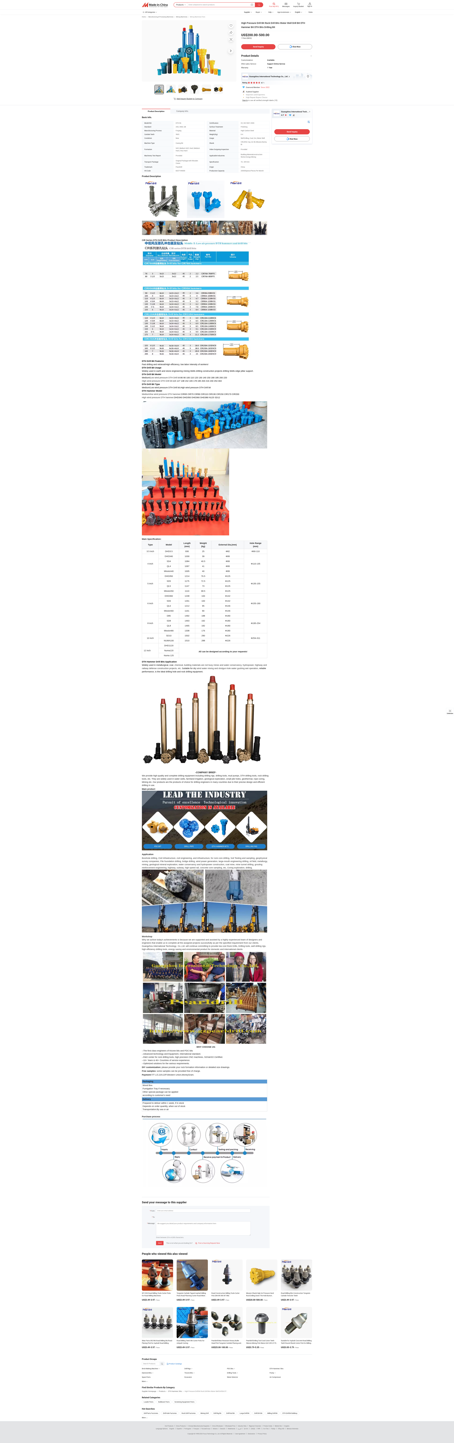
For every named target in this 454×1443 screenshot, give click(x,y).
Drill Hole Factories (170, 1413)
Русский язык (205, 1429)
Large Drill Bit (244, 1413)
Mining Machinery (181, 17)
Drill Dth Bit (258, 1413)
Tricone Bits (188, 1373)
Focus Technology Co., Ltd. (211, 1434)
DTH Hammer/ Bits (276, 1368)
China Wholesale (217, 1426)
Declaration (251, 1434)
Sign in (309, 6)
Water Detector (232, 1377)
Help (270, 12)
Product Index (267, 1426)
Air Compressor (275, 1377)
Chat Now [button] (296, 47)
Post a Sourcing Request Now (207, 1243)
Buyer (258, 12)
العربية (240, 1429)
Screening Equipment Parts (184, 1402)
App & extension (283, 12)
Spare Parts (146, 1377)
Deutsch (222, 1429)
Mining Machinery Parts (197, 17)
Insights (286, 1426)
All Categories (150, 12)
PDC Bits (230, 1368)
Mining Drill (205, 1413)
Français (196, 1429)
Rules (311, 12)
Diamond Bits (147, 1373)
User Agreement (240, 1434)
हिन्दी (259, 1429)
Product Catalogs (175, 1364)
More (144, 1417)
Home (144, 17)
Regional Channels (255, 1426)
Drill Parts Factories (151, 1413)
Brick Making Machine (150, 1368)
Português (187, 1429)
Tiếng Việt (281, 1429)
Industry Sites (242, 1426)
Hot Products (169, 1426)
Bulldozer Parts (164, 1402)
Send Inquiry (258, 47)
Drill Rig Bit (217, 1413)
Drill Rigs (187, 1368)
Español (179, 1429)
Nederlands (231, 1429)
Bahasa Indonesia (292, 1429)
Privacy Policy (262, 1434)
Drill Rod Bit (230, 1413)
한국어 (246, 1429)
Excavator (188, 1377)
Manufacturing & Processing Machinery (160, 17)
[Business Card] (309, 121)
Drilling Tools (231, 1373)
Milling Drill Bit (272, 1413)
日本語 (253, 1429)
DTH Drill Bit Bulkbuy (289, 1413)
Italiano (215, 1429)
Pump (272, 1373)
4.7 (282, 115)
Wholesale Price (230, 1426)
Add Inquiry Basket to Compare (189, 98)
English (171, 1429)
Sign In (245, 100)
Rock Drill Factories (189, 1413)
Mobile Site (278, 1426)
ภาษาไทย (266, 1429)
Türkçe (273, 1429)
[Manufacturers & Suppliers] (155, 4)
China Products (181, 1426)
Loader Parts (148, 1402)
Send (160, 1243)
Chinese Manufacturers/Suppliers (199, 1426)
